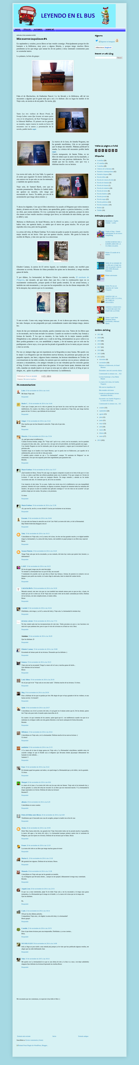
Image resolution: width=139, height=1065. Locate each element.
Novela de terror (102, 191)
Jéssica (23, 828)
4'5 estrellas (100, 163)
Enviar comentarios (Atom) (34, 1040)
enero (101, 436)
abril (101, 427)
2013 (99, 440)
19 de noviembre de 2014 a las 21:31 (41, 747)
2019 (99, 341)
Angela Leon (25, 889)
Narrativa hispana (102, 174)
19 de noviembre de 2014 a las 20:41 (41, 732)
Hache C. (24, 403)
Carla (23, 911)
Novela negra (101, 199)
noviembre (103, 362)
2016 (99, 350)
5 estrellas (100, 166)
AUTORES (38, 29)
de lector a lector (27, 621)
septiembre (103, 411)
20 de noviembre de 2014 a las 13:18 (41, 858)
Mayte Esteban (26, 469)
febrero (101, 433)
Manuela (24, 871)
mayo (101, 423)
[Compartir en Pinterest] (50, 376)
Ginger (23, 421)
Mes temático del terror (106, 390)
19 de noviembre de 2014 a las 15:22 (39, 421)
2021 (99, 334)
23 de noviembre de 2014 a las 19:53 (40, 928)
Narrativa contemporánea (105, 171)
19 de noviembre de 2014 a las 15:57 (44, 469)
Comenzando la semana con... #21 (110, 404)
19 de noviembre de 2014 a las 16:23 (39, 566)
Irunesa (24, 662)
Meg (23, 692)
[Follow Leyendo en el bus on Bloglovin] (104, 48)
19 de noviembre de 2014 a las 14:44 (40, 403)
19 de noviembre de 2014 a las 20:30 (37, 692)
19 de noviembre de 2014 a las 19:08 (45, 649)
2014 (99, 357)
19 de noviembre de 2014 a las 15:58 (44, 505)
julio (101, 417)
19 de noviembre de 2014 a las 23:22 (37, 767)
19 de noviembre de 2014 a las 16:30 (45, 588)
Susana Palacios (26, 551)
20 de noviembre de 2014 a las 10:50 (38, 828)
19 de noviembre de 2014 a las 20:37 (38, 708)
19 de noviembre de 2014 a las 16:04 (40, 518)
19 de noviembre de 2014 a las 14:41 (38, 390)
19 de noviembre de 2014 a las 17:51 (45, 621)
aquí (34, 129)
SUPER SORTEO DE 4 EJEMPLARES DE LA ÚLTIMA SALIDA (113, 244)
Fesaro (23, 845)
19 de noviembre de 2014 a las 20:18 (42, 679)
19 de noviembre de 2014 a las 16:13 (37, 533)
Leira (23, 390)
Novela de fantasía (103, 183)
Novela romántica (102, 205)
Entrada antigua (83, 1036)
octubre (102, 408)
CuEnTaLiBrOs (27, 588)
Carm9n (24, 928)
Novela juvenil (101, 196)
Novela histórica (102, 194)
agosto (101, 414)
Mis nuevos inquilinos (30, 379)
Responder (24, 397)
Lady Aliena (25, 679)
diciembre (102, 359)
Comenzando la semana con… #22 (110, 374)
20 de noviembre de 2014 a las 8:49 (53, 815)
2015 (99, 353)
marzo (101, 430)
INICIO (17, 29)
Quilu (23, 708)
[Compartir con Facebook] (48, 376)
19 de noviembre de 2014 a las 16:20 (45, 551)
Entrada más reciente (23, 1036)
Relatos (99, 207)
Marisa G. (24, 858)
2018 (99, 344)
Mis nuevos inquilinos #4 (107, 387)
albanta (24, 802)
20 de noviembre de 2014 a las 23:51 (43, 889)
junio (101, 420)
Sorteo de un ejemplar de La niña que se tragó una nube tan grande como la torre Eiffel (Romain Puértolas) (113, 267)
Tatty (23, 533)
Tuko (23, 959)
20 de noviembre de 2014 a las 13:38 (40, 871)
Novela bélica (101, 177)
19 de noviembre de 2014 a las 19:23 (39, 662)
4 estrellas (100, 160)
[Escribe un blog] (44, 376)
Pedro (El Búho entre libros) (31, 815)
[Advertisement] (53, 1017)
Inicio (54, 1036)
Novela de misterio (103, 188)
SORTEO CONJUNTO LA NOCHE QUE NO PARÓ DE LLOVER (113, 309)
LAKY (23, 566)
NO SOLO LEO (27, 943)
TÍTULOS (27, 29)
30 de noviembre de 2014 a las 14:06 (45, 943)
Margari (24, 782)
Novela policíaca (102, 202)
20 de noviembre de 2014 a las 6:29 (38, 802)
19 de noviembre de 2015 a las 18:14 (37, 959)
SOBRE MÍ (50, 29)
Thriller (99, 210)
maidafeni (24, 747)
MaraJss (24, 436)
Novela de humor (102, 185)
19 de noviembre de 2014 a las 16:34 (40, 608)
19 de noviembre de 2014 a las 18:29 (40, 636)
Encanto (24, 518)
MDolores (24, 732)
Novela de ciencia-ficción (105, 180)
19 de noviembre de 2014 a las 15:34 (40, 436)
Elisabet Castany (27, 649)
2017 (99, 347)
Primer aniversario (111, 275)
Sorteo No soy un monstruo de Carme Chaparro (111, 288)
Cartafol (24, 608)
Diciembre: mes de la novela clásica (110, 370)
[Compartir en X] (46, 376)
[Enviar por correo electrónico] (42, 376)
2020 (99, 338)
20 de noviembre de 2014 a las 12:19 (38, 845)
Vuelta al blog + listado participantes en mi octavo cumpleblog (113, 233)
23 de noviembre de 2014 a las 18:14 (38, 911)
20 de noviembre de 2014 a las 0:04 (39, 782)
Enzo (23, 767)
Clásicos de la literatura (104, 169)
